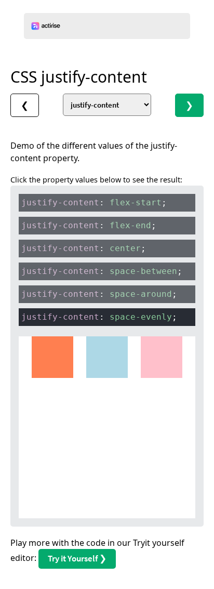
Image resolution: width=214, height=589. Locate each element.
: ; (94, 202)
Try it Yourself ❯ (77, 558)
